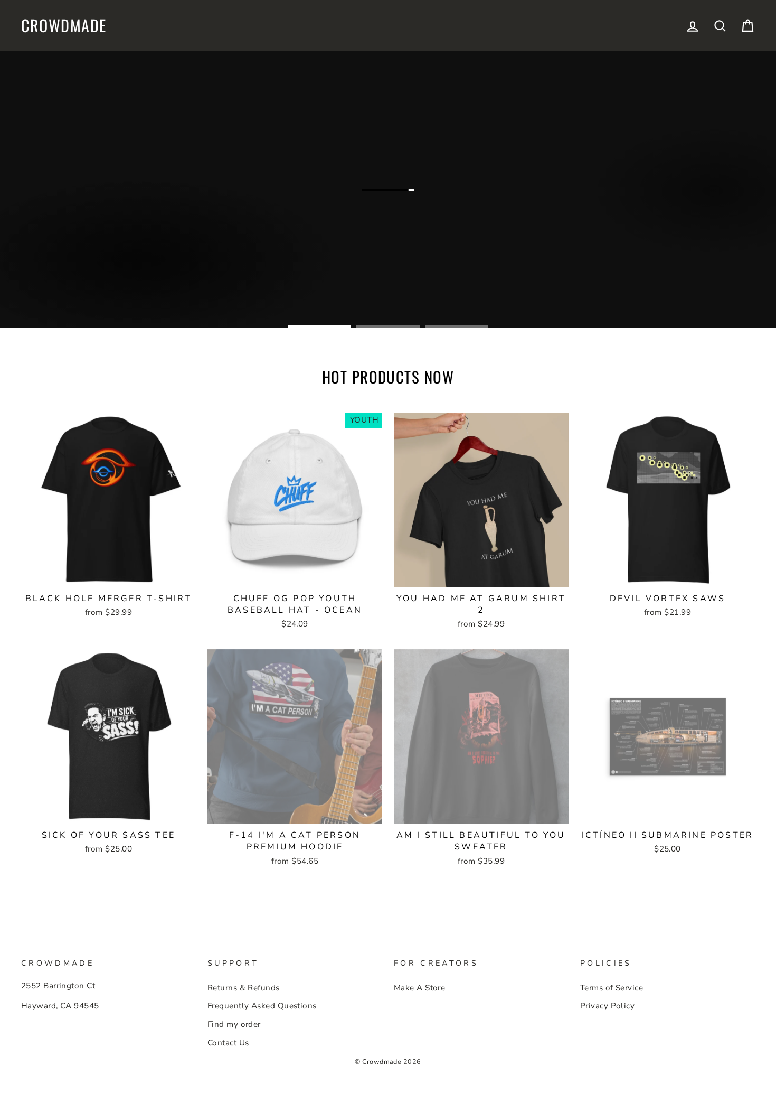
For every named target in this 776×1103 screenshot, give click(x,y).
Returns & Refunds (243, 988)
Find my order (234, 1024)
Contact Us (228, 1042)
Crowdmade (64, 25)
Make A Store (419, 988)
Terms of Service (611, 988)
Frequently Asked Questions (262, 1006)
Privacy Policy (607, 1006)
